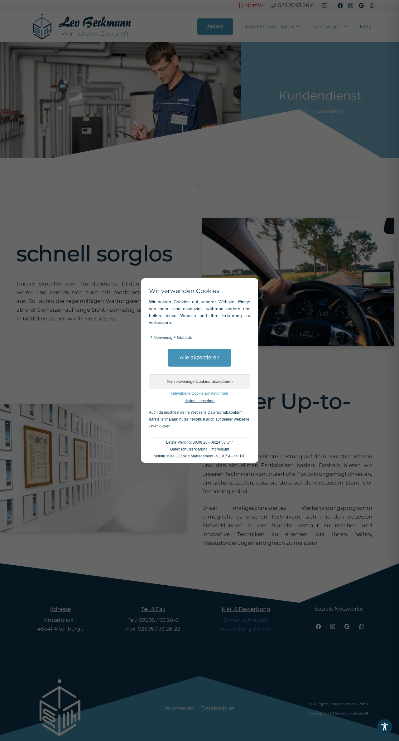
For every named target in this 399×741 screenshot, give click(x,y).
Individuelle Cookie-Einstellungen (199, 393)
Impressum (219, 449)
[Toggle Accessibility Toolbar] (385, 727)
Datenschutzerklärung (189, 449)
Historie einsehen (199, 401)
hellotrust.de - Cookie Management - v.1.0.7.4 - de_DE (199, 456)
